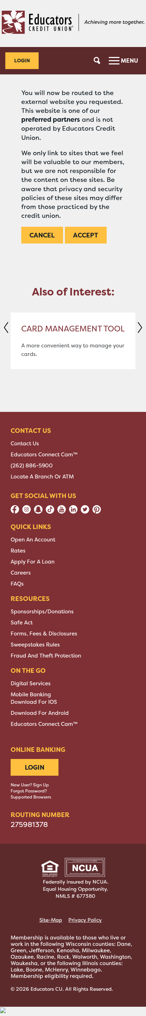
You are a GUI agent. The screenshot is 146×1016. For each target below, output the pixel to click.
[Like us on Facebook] (15, 511)
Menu (128, 60)
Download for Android (40, 713)
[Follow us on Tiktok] (50, 511)
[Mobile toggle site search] (97, 60)
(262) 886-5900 (32, 465)
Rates (18, 550)
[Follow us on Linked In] (73, 511)
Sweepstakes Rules (35, 644)
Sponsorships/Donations (42, 611)
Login (22, 60)
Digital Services (31, 683)
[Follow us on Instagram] (26, 511)
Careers (21, 572)
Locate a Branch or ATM (42, 476)
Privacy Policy (85, 920)
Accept (85, 235)
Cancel (42, 235)
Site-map (50, 920)
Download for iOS (34, 702)
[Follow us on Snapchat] (38, 511)
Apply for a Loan (33, 561)
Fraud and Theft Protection (46, 655)
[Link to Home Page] (73, 23)
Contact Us (25, 443)
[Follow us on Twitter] (85, 511)
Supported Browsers (31, 797)
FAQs (17, 583)
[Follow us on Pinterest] (96, 511)
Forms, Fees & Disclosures (44, 633)
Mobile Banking (31, 694)
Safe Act (22, 622)
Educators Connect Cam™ (44, 454)
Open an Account (33, 539)
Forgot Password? (29, 791)
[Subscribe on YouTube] (61, 511)
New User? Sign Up (30, 785)
